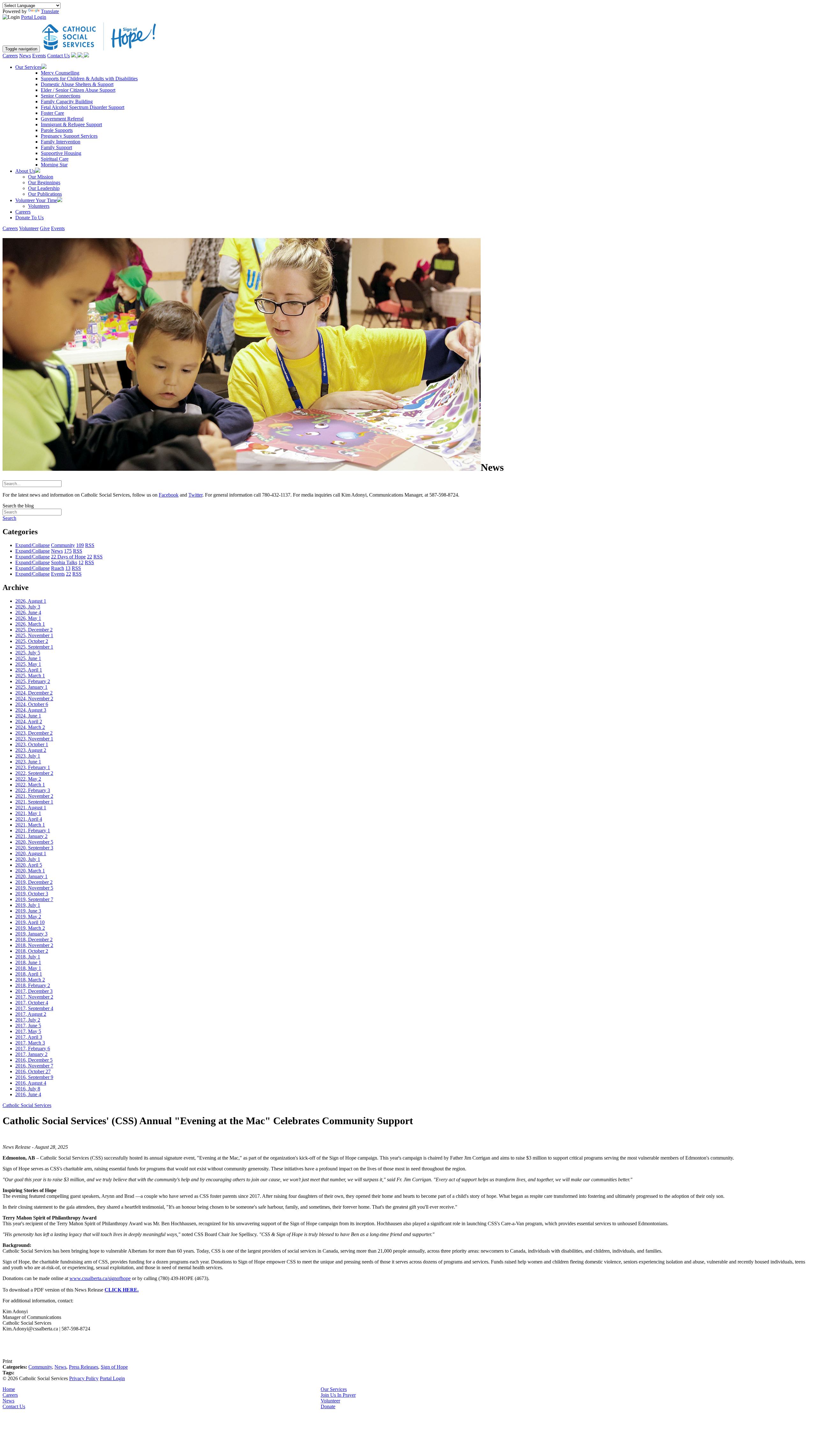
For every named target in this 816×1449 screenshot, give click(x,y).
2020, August (30, 853)
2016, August (30, 1083)
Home (9, 1389)
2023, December (34, 733)
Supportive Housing (61, 153)
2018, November (34, 945)
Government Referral (62, 118)
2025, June (28, 658)
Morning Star (54, 164)
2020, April (28, 865)
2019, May (28, 916)
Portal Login (33, 17)
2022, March (30, 784)
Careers (10, 55)
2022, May (28, 779)
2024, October (31, 704)
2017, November (34, 997)
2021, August (30, 807)
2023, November (34, 738)
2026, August (30, 601)
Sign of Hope (114, 1367)
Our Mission (40, 176)
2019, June (28, 911)
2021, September (34, 802)
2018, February (32, 985)
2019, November (34, 888)
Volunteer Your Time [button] (36, 200)
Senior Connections (60, 95)
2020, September (34, 847)
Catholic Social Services (27, 1105)
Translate (50, 11)
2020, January (31, 876)
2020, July (27, 859)
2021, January (31, 836)
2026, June (28, 612)
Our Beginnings (44, 182)
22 (89, 556)
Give (45, 228)
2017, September (34, 1008)
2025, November (34, 635)
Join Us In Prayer (338, 1395)
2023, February (32, 767)
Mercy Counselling (60, 73)
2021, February (32, 830)
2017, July (27, 1020)
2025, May (28, 664)
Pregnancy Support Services (69, 136)
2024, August (30, 710)
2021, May (28, 813)
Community (40, 1367)
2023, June (28, 761)
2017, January (31, 1054)
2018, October (31, 951)
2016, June (28, 1094)
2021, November (34, 796)
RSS (89, 545)
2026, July (27, 606)
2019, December (34, 882)
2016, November (34, 1065)
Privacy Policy (83, 1378)
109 (80, 545)
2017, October (31, 1002)
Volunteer (29, 228)
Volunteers (38, 206)
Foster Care (52, 113)
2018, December (34, 939)
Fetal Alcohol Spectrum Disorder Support (82, 107)
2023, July (27, 756)
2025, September (34, 647)
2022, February (32, 790)
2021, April (28, 819)
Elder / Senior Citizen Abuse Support (78, 90)
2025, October (31, 641)
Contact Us (58, 55)
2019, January (31, 933)
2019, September (34, 899)
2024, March (30, 727)
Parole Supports (57, 130)
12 (81, 562)
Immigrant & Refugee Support (71, 124)
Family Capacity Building (67, 101)
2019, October (31, 893)
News (25, 55)
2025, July (27, 652)
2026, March (30, 624)
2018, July (27, 956)
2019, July (27, 905)
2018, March (30, 979)
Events (39, 55)
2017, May (28, 1031)
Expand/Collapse (32, 545)
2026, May (28, 618)
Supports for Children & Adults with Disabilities (89, 78)
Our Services (334, 1389)
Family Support (56, 147)
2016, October (33, 1071)
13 (67, 568)
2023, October (31, 744)
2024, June (28, 715)
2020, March (30, 870)
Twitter (195, 495)
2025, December (34, 629)
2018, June (28, 962)
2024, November (34, 698)
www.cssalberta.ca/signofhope (100, 1278)
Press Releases (83, 1367)
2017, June (28, 1025)
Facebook (168, 495)
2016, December (34, 1060)
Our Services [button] (28, 67)
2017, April (28, 1037)
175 (68, 551)
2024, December (34, 692)
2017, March (30, 1042)
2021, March (30, 824)
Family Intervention (60, 141)
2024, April (28, 721)
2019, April (30, 922)
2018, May (28, 968)
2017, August (30, 1014)
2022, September (34, 773)
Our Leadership (44, 188)
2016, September (34, 1077)
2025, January (31, 687)
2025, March (30, 675)
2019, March (30, 928)
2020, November (34, 842)
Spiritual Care (55, 159)
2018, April (28, 974)
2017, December (34, 991)
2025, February (32, 681)
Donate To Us (29, 217)
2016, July (27, 1088)
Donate (328, 1406)
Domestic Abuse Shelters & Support (77, 84)
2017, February (32, 1048)
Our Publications (45, 194)
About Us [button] (25, 171)
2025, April (28, 670)
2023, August (30, 750)
